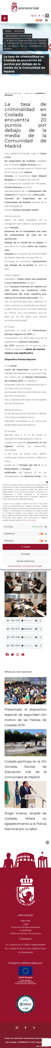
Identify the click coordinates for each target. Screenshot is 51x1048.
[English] (40, 20)
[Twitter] (43, 16)
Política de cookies (14, 566)
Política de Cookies (29, 520)
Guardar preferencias (25, 561)
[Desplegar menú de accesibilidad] (4, 18)
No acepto (25, 554)
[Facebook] (39, 16)
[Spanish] (37, 20)
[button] (47, 482)
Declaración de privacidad (32, 566)
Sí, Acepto (25, 547)
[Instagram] (35, 16)
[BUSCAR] (47, 16)
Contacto (26, 938)
